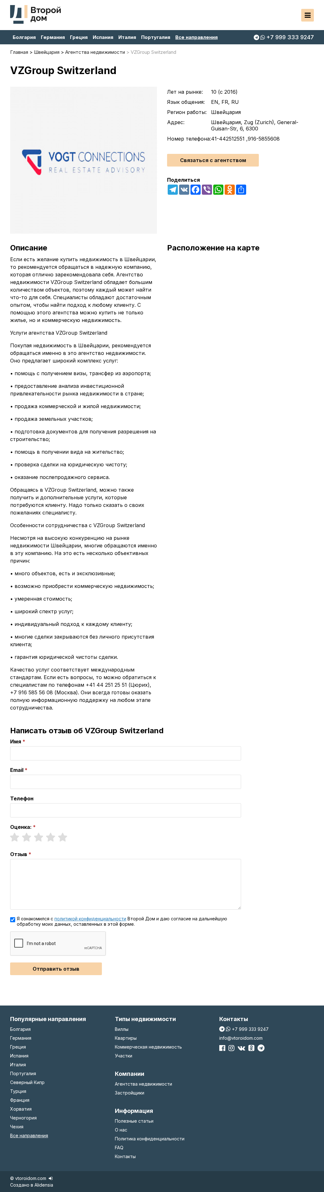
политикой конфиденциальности (90, 918)
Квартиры (126, 1038)
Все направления (196, 37)
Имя (15, 741)
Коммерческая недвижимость (148, 1047)
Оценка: (21, 827)
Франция (19, 1100)
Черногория (23, 1117)
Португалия (155, 37)
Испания (103, 37)
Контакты (125, 1156)
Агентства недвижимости (143, 1084)
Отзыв (18, 854)
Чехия (16, 1126)
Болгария (24, 37)
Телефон (22, 798)
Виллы (121, 1029)
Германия (53, 37)
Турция (18, 1091)
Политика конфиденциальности (149, 1138)
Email (16, 770)
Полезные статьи (134, 1121)
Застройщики (129, 1092)
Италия (127, 37)
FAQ (119, 1147)
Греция (79, 37)
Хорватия (21, 1109)
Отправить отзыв (56, 969)
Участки (123, 1055)
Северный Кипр (27, 1082)
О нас (121, 1129)
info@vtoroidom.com (241, 1038)
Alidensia (43, 1185)
